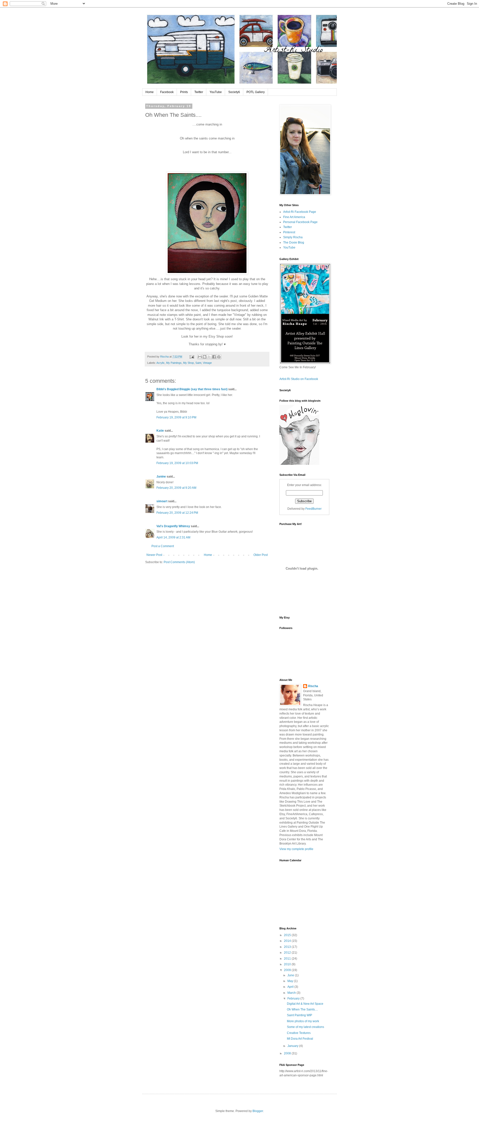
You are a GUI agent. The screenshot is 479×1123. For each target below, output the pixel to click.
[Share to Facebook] (214, 356)
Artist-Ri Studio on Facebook (298, 379)
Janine (161, 476)
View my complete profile (296, 849)
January (293, 1046)
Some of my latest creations (305, 1027)
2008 (288, 1053)
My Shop (188, 362)
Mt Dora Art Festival (300, 1038)
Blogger (257, 1111)
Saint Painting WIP (299, 1015)
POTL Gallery (255, 92)
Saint (198, 362)
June (291, 975)
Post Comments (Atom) (179, 562)
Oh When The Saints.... (302, 1009)
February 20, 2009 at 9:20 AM (176, 488)
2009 (288, 970)
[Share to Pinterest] (218, 356)
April (290, 987)
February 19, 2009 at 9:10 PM (176, 417)
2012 (288, 952)
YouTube (216, 92)
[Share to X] (209, 356)
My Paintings (174, 362)
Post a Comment (162, 546)
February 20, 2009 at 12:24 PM (177, 512)
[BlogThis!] (204, 356)
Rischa (313, 686)
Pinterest (289, 232)
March (292, 993)
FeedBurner (313, 508)
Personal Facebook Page (300, 222)
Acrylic (160, 362)
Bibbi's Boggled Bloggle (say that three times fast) (192, 389)
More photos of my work (303, 1021)
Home (149, 92)
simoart (161, 501)
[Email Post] (191, 356)
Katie (160, 430)
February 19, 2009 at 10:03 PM (177, 463)
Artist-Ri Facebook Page (299, 212)
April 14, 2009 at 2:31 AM (173, 537)
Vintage (207, 362)
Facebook (167, 92)
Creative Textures (299, 1033)
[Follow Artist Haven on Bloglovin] (299, 464)
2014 (288, 941)
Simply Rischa (293, 237)
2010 (288, 964)
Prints (184, 92)
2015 (288, 935)
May (290, 981)
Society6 (234, 92)
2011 (288, 958)
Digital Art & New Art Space (305, 1003)
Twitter (198, 92)
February (293, 998)
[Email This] (199, 356)
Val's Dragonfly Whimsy (173, 526)
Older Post (260, 555)
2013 (288, 947)
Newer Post (154, 555)
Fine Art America (294, 217)
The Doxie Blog (293, 242)
